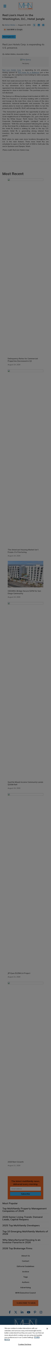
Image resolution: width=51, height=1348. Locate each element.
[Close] (47, 1328)
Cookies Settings (24, 1344)
